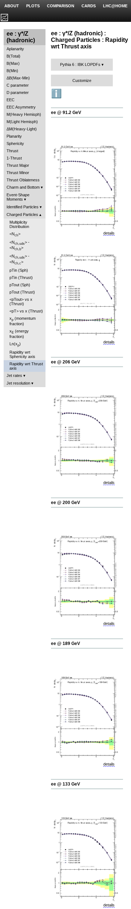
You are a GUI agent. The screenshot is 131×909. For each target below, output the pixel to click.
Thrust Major (18, 165)
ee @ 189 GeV (65, 643)
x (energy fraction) (19, 334)
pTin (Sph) (18, 270)
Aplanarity (15, 49)
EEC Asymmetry (21, 107)
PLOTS (33, 6)
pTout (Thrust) (22, 292)
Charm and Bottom (23, 187)
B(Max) (13, 63)
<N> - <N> (19, 245)
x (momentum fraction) (22, 321)
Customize (81, 80)
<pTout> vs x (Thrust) (20, 301)
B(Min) (12, 70)
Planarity (14, 136)
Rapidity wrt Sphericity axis (22, 354)
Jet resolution (18, 383)
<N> (14, 234)
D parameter (18, 92)
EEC (11, 100)
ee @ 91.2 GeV (66, 112)
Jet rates (14, 375)
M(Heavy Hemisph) (24, 114)
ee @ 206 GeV (65, 362)
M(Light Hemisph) (22, 121)
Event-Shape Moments (18, 197)
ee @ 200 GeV (65, 502)
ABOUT (11, 6)
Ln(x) (15, 344)
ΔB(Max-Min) (18, 78)
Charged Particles (22, 214)
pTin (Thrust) (21, 277)
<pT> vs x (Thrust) (26, 311)
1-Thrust (14, 158)
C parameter (18, 85)
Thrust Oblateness (23, 180)
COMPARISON (60, 6)
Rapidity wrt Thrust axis (26, 366)
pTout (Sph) (19, 285)
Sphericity (15, 143)
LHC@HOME (115, 6)
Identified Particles (23, 207)
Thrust (12, 151)
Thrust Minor (18, 172)
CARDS (89, 6)
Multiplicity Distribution (19, 224)
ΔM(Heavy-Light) (22, 129)
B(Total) (13, 56)
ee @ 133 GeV (65, 784)
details (109, 233)
